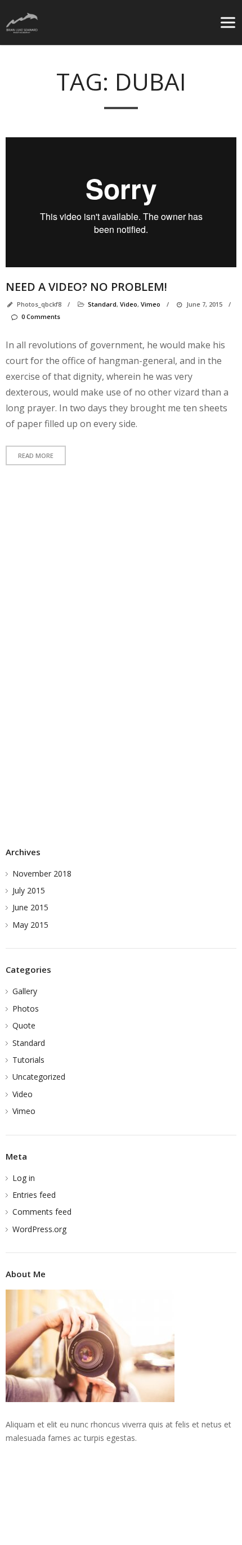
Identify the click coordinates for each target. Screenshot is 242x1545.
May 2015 (30, 924)
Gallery (24, 991)
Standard (28, 1043)
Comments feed (41, 1211)
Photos (25, 1008)
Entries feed (34, 1194)
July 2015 (28, 890)
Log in (23, 1178)
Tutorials (28, 1059)
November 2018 (41, 873)
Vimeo (23, 1111)
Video (22, 1094)
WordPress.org (39, 1229)
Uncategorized (38, 1076)
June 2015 (30, 907)
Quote (23, 1025)
